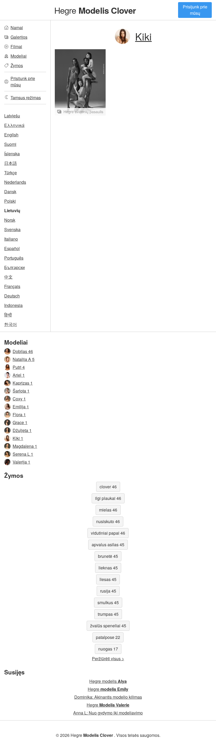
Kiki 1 (18, 438)
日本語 (10, 163)
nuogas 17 (108, 649)
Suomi (10, 144)
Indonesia (13, 305)
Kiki (143, 36)
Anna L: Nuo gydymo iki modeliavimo (108, 713)
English (11, 135)
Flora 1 (19, 414)
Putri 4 (19, 367)
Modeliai (19, 56)
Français (12, 286)
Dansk (10, 191)
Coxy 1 (19, 399)
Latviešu (12, 116)
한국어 (10, 324)
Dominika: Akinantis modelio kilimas (108, 697)
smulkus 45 (108, 602)
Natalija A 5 (24, 359)
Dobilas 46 (23, 351)
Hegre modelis (108, 681)
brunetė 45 (108, 556)
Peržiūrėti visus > (108, 658)
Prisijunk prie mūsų (195, 10)
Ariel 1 (19, 375)
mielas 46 (108, 510)
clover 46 (108, 487)
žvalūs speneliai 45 (108, 626)
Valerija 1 (21, 462)
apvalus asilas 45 (108, 545)
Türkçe (10, 173)
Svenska (12, 229)
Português (13, 258)
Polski (10, 201)
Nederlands (15, 182)
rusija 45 (108, 591)
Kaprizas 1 (23, 383)
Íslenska (12, 154)
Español (12, 248)
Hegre (95, 10)
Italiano (11, 239)
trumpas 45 (108, 614)
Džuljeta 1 (22, 430)
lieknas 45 (108, 568)
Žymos (17, 65)
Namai (17, 27)
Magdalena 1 (25, 446)
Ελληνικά (14, 125)
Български (14, 267)
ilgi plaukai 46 (108, 498)
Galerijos (19, 37)
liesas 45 (108, 579)
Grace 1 (20, 422)
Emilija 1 (21, 407)
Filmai (16, 46)
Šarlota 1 (21, 391)
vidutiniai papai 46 (108, 533)
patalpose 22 (108, 637)
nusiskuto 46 (108, 521)
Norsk (9, 220)
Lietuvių (12, 210)
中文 (8, 277)
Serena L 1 (23, 454)
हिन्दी (8, 315)
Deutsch (12, 296)
